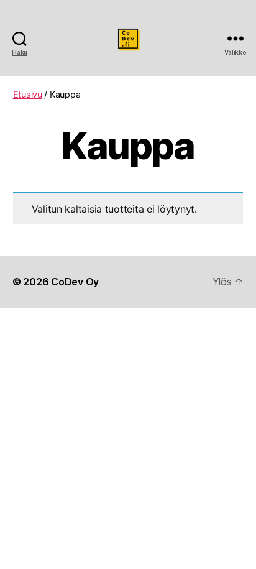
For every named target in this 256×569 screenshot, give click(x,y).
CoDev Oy (75, 281)
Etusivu (27, 94)
